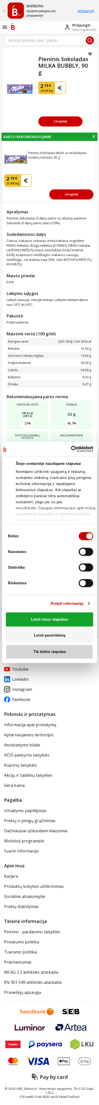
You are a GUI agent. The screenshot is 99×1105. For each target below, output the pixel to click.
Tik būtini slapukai (50, 651)
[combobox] (49, 40)
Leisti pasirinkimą (49, 635)
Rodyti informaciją (67, 603)
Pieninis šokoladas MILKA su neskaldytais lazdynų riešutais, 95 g (57, 155)
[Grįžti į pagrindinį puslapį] (13, 26)
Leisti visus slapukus (49, 619)
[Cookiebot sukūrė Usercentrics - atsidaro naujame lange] (71, 449)
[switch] (86, 552)
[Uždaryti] (3, 10)
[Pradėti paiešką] (90, 40)
